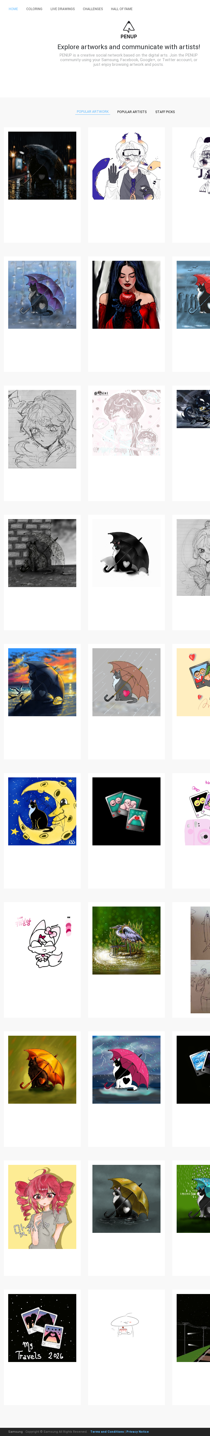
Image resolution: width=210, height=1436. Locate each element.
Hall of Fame (122, 9)
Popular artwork (93, 112)
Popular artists (132, 112)
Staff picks (165, 112)
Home (13, 9)
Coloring (34, 9)
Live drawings (63, 9)
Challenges (93, 9)
